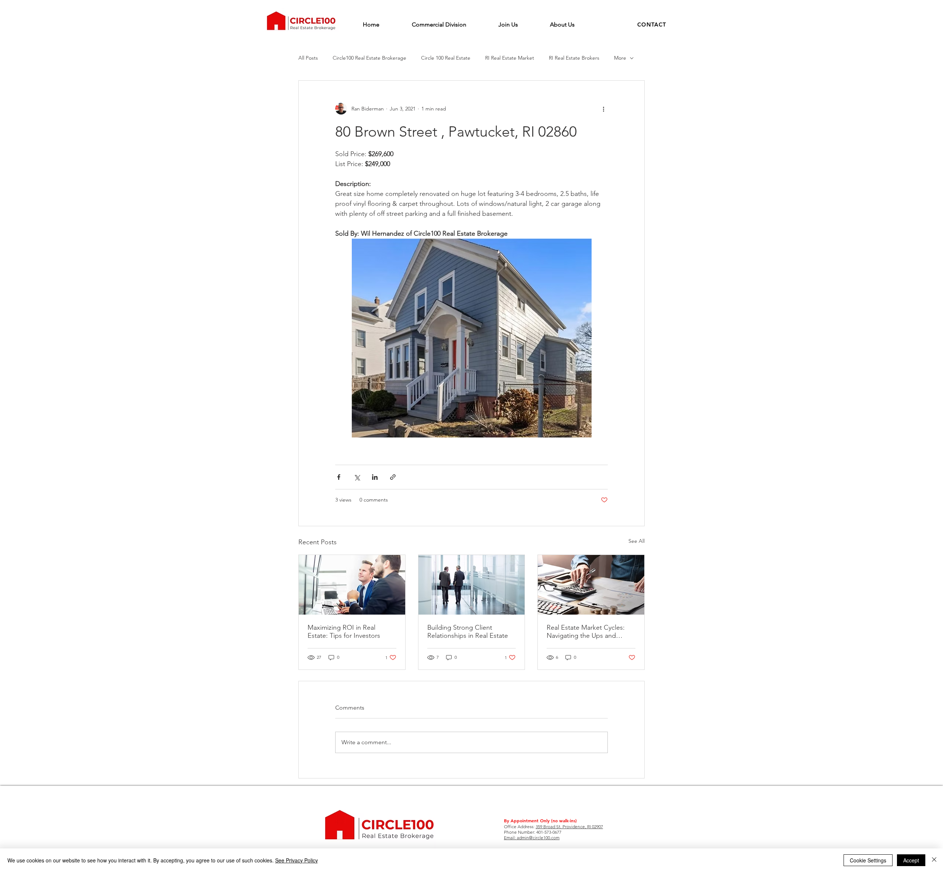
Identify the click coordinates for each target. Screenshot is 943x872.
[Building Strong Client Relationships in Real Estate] (471, 585)
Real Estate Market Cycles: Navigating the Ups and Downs (586, 631)
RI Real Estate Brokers (574, 57)
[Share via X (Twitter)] (356, 477)
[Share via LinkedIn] (374, 477)
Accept (911, 860)
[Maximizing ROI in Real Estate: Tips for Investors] (352, 585)
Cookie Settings (868, 860)
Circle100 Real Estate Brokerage (369, 57)
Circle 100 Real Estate (445, 57)
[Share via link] (392, 477)
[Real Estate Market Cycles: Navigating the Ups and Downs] (591, 585)
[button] (652, 24)
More (620, 57)
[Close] (934, 860)
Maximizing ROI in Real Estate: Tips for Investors (344, 631)
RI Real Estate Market (509, 57)
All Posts (308, 57)
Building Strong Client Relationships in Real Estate (467, 631)
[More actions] (603, 108)
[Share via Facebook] (338, 477)
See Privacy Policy (296, 860)
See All (636, 541)
